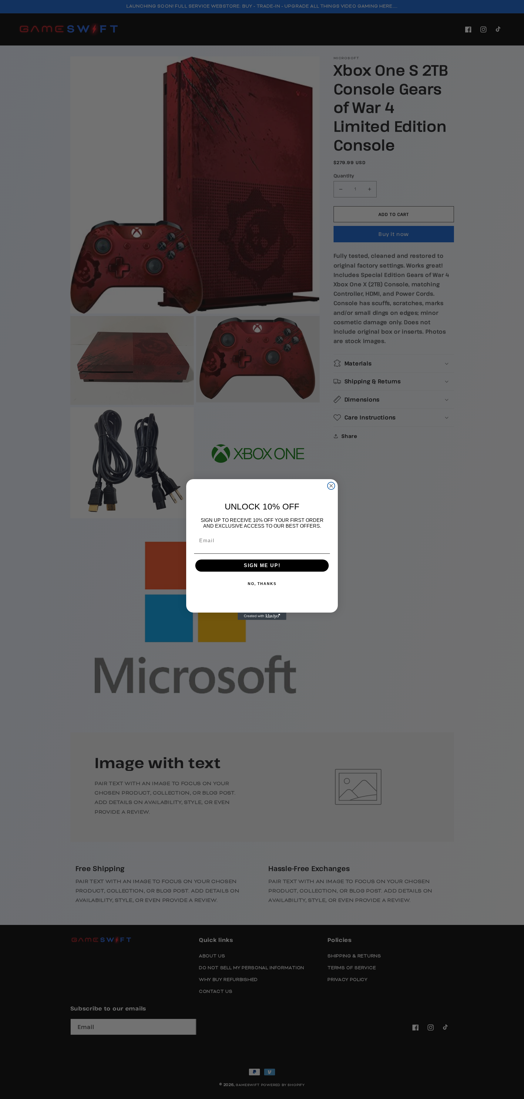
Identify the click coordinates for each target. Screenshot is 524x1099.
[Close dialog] (331, 485)
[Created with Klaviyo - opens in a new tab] (262, 616)
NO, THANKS (262, 584)
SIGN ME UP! (262, 565)
